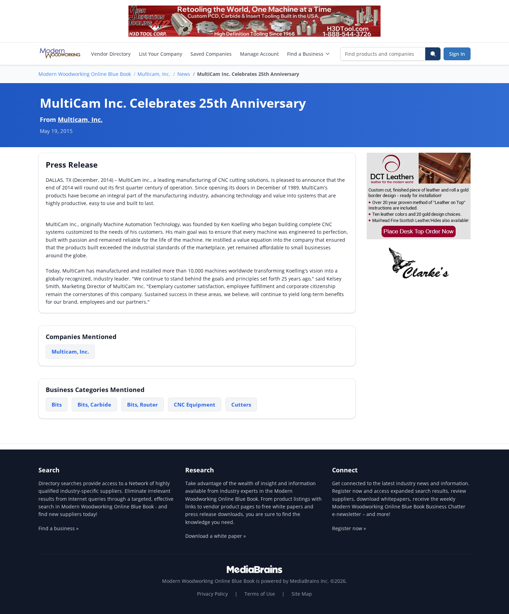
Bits (57, 404)
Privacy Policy (212, 593)
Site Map (302, 593)
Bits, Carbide (94, 404)
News (183, 74)
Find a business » (58, 528)
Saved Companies (211, 54)
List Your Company (160, 54)
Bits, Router (142, 404)
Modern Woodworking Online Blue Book (84, 74)
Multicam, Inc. (153, 74)
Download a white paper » (215, 536)
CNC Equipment (194, 404)
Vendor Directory (111, 54)
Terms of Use (259, 593)
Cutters (241, 404)
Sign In (457, 54)
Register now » (349, 528)
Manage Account (259, 54)
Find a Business (305, 54)
